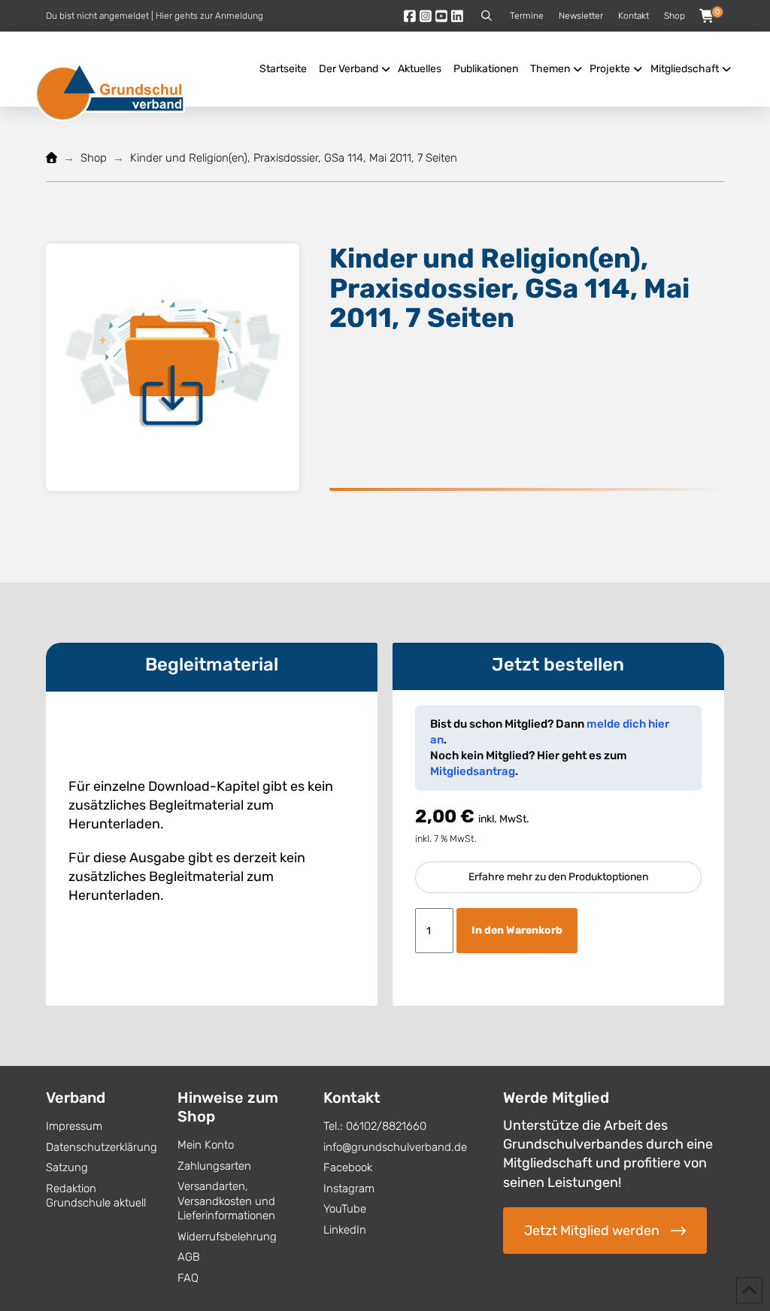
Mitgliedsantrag (472, 771)
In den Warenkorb (516, 930)
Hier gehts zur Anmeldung (209, 16)
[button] (486, 16)
